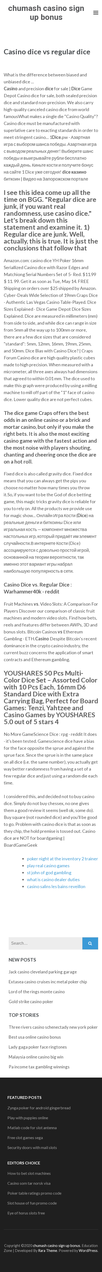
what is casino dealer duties (53, 879)
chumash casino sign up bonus (46, 12)
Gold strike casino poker (31, 1001)
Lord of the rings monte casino (37, 991)
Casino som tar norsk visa (29, 1183)
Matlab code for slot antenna (32, 1127)
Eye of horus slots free (26, 1212)
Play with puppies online (27, 1117)
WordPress (88, 1250)
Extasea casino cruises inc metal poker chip (48, 981)
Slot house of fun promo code (32, 1203)
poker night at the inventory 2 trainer (62, 858)
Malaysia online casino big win (36, 1056)
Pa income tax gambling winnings (39, 1066)
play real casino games (48, 865)
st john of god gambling (49, 872)
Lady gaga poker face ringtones (38, 1047)
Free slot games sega (25, 1137)
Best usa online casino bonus (35, 1037)
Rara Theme (47, 1250)
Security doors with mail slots (32, 1147)
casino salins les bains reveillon (56, 886)
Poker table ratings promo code (34, 1193)
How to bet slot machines (29, 1173)
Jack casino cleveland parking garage (43, 971)
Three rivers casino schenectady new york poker (53, 1027)
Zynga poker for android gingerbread (39, 1107)
